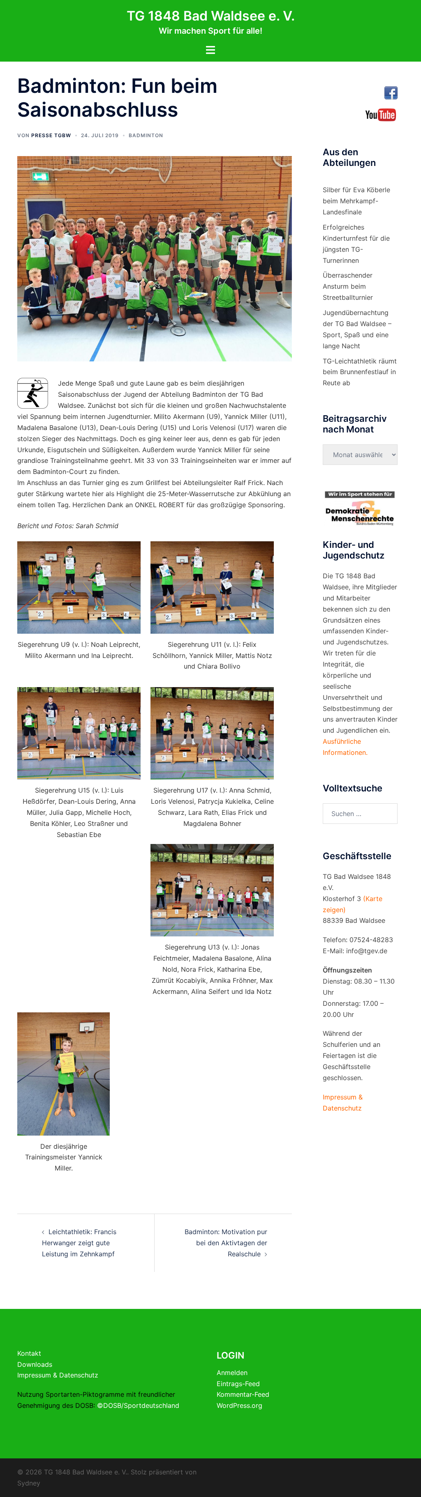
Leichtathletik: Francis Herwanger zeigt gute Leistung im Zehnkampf (79, 1243)
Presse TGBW (51, 135)
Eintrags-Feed (238, 1384)
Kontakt (29, 1353)
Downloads (34, 1364)
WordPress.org (239, 1405)
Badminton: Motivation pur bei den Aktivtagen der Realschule (226, 1243)
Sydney (28, 1483)
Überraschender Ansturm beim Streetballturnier (348, 286)
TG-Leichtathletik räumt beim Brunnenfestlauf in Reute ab (360, 372)
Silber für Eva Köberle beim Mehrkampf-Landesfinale (356, 201)
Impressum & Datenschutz (57, 1375)
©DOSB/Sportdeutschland (138, 1405)
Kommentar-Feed (243, 1394)
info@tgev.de (366, 951)
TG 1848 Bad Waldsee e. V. (211, 16)
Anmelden (232, 1372)
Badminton (146, 135)
